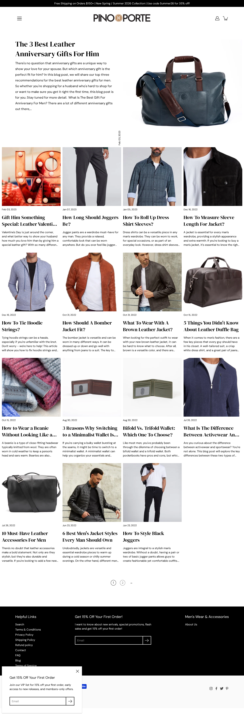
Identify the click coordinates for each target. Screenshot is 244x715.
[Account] (217, 18)
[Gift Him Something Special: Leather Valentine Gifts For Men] (31, 176)
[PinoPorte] (122, 18)
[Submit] (147, 640)
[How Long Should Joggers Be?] (92, 176)
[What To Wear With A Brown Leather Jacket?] (152, 282)
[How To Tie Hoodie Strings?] (31, 282)
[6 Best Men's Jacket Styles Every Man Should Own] (92, 492)
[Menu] (19, 18)
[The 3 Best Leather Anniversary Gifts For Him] (182, 92)
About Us (191, 624)
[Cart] (226, 18)
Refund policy (24, 645)
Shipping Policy (25, 640)
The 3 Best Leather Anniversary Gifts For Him (57, 49)
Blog (18, 660)
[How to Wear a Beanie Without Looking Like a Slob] (31, 387)
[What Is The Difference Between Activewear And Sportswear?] (213, 387)
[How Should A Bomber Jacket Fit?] (92, 282)
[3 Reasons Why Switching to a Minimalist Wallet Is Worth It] (92, 387)
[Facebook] (216, 688)
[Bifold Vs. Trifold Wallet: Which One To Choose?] (152, 387)
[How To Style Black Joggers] (152, 492)
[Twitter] (221, 688)
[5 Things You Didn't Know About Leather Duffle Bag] (213, 282)
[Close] (77, 671)
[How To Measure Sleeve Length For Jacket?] (213, 176)
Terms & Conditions (28, 629)
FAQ (17, 655)
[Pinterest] (227, 688)
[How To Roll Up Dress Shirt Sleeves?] (152, 176)
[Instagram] (211, 688)
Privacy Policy (24, 635)
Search (19, 624)
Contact (20, 650)
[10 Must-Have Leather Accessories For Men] (31, 492)
